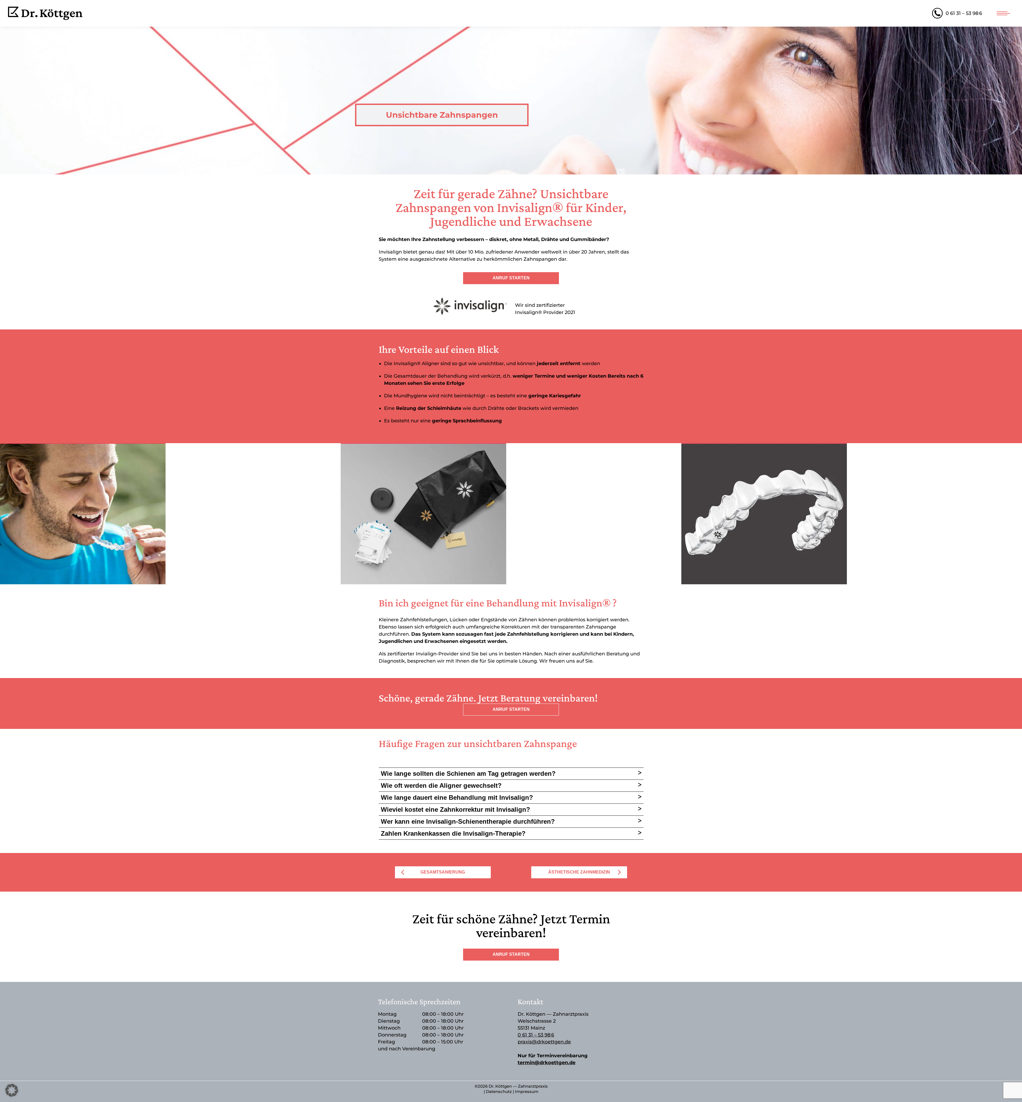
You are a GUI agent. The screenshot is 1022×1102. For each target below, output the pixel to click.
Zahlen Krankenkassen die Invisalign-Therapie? (453, 833)
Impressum (526, 1091)
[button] (11, 1090)
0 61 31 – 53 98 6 (964, 13)
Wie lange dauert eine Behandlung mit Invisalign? (457, 797)
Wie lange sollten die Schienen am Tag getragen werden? (468, 773)
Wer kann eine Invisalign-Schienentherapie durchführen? (468, 821)
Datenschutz (499, 1091)
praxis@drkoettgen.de (544, 1042)
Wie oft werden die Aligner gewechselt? (441, 785)
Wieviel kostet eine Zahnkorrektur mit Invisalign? (455, 809)
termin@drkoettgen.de (546, 1063)
